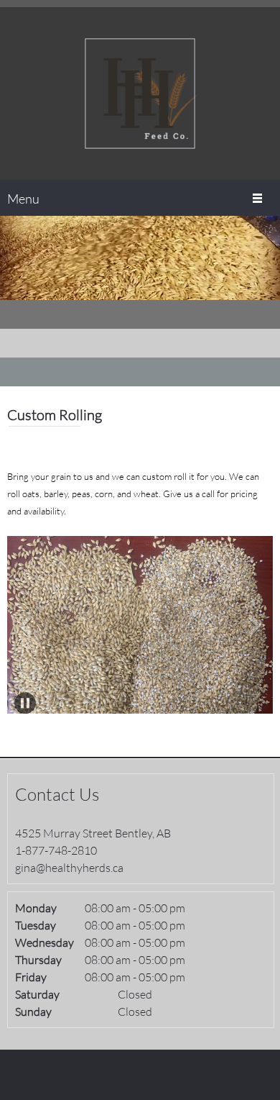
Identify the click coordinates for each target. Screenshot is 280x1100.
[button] (140, 628)
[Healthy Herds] (140, 93)
